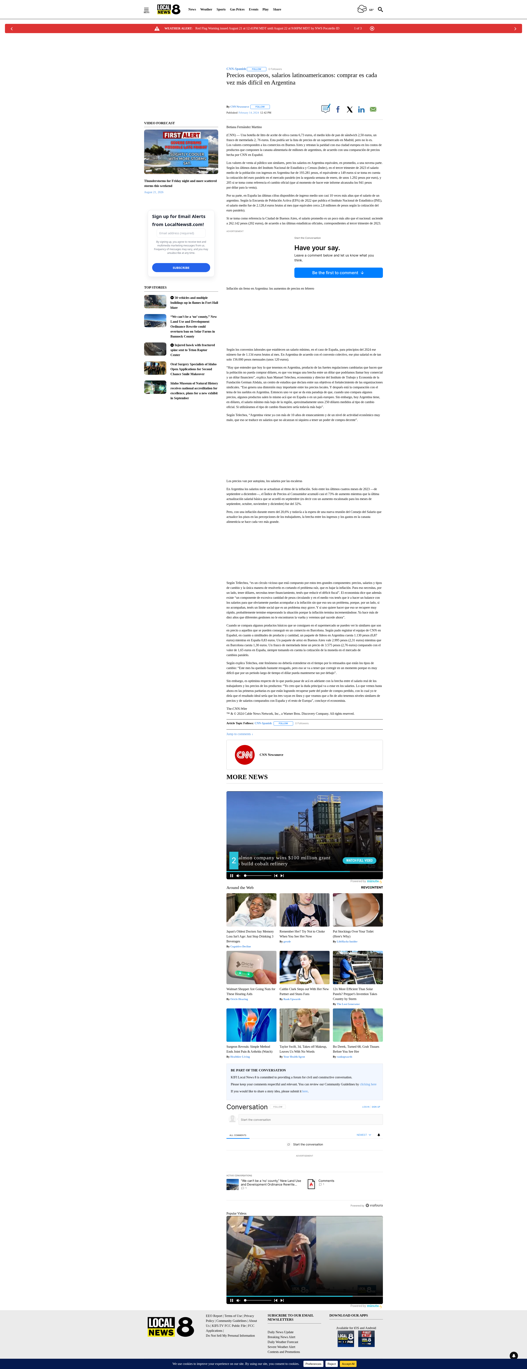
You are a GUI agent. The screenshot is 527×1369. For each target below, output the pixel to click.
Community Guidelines (231, 1321)
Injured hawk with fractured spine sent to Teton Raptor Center (192, 350)
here (305, 1091)
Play (265, 9)
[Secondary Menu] (149, 9)
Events (253, 9)
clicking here (368, 1084)
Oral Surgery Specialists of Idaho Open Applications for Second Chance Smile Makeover (193, 369)
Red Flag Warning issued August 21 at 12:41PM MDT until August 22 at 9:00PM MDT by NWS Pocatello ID (267, 28)
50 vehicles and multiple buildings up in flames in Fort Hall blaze (194, 302)
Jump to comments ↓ (239, 734)
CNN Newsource (239, 106)
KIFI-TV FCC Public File (229, 1325)
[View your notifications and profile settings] (379, 1135)
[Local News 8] (169, 9)
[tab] (238, 1135)
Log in (366, 1107)
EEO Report (214, 1316)
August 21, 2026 (153, 192)
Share (277, 9)
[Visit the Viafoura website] (374, 1205)
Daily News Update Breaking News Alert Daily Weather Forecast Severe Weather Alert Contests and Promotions (284, 1342)
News (192, 9)
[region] (304, 1156)
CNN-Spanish (263, 723)
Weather (206, 9)
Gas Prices (237, 9)
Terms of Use (233, 1316)
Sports (221, 9)
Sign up (376, 1107)
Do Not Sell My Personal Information (230, 1335)
